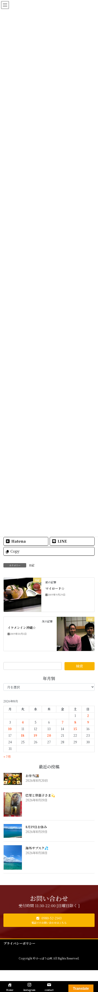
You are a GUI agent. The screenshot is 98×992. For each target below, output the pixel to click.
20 (49, 735)
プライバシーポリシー (19, 943)
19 (35, 735)
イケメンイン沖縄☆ (22, 627)
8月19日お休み (36, 827)
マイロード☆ (54, 588)
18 (22, 735)
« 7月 (7, 756)
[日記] (22, 594)
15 (75, 728)
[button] (49, 920)
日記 (31, 565)
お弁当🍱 (32, 775)
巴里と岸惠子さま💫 (40, 795)
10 (10, 728)
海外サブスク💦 (37, 848)
